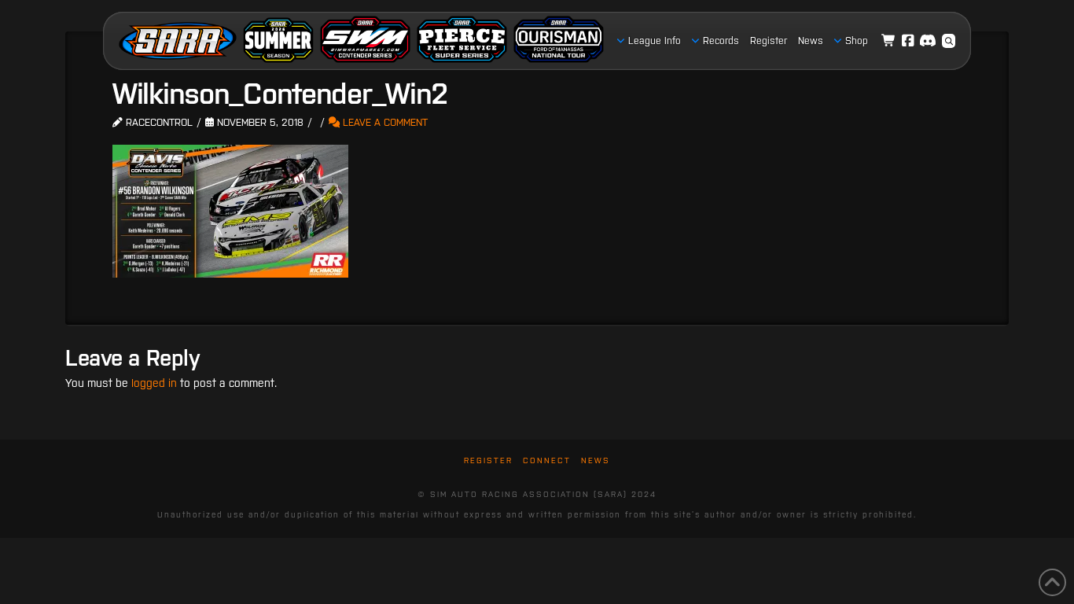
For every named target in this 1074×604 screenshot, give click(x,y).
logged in (154, 383)
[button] (949, 41)
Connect (547, 460)
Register (488, 460)
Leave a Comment (384, 122)
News (595, 460)
